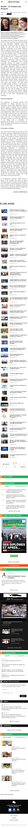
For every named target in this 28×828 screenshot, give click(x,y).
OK (24, 696)
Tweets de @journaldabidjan (6, 794)
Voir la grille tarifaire (14, 565)
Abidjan (7, 486)
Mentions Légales (14, 820)
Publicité (14, 817)
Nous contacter (14, 815)
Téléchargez (14, 555)
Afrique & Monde (21, 486)
